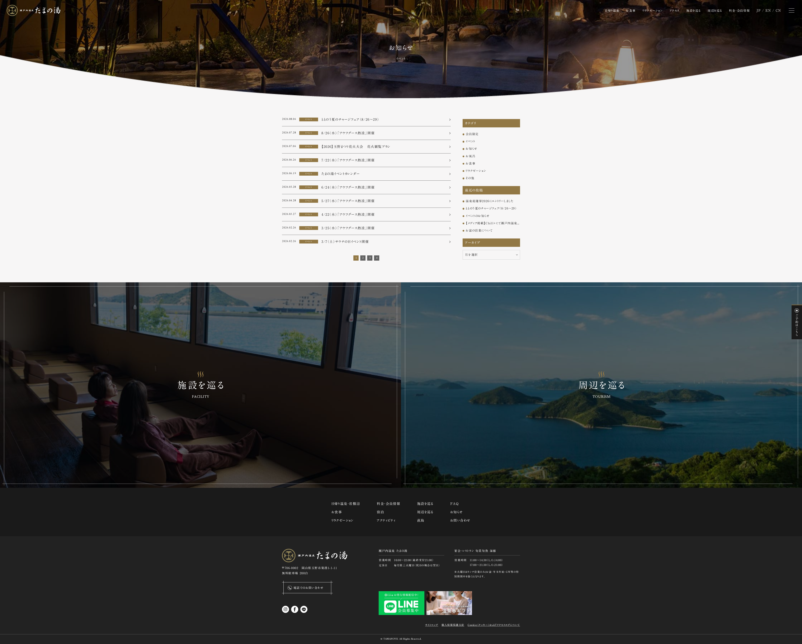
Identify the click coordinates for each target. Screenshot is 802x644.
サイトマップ (431, 625)
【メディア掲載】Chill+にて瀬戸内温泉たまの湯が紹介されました (493, 223)
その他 (470, 178)
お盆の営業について (479, 230)
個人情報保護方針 (453, 625)
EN (768, 10)
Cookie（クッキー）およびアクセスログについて (494, 625)
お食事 (470, 163)
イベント (470, 141)
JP (758, 10)
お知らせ (471, 148)
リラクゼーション (476, 170)
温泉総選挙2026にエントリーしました (489, 201)
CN (778, 10)
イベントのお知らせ (478, 215)
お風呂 (470, 156)
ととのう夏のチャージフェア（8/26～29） (491, 208)
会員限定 (472, 134)
